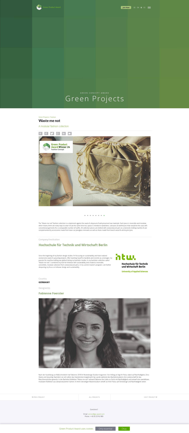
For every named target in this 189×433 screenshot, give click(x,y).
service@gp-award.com (96, 414)
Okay (124, 428)
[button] (40, 133)
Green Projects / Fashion (47, 117)
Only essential (105, 428)
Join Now (126, 7)
